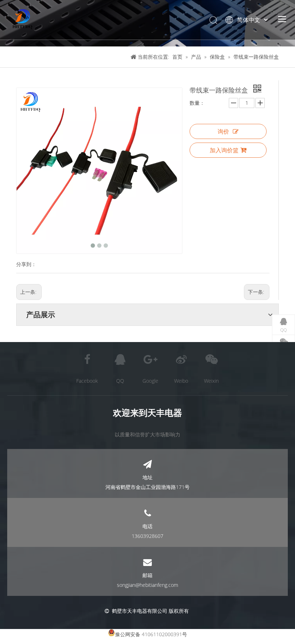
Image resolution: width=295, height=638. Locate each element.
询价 (223, 131)
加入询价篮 (224, 150)
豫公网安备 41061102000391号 (151, 634)
